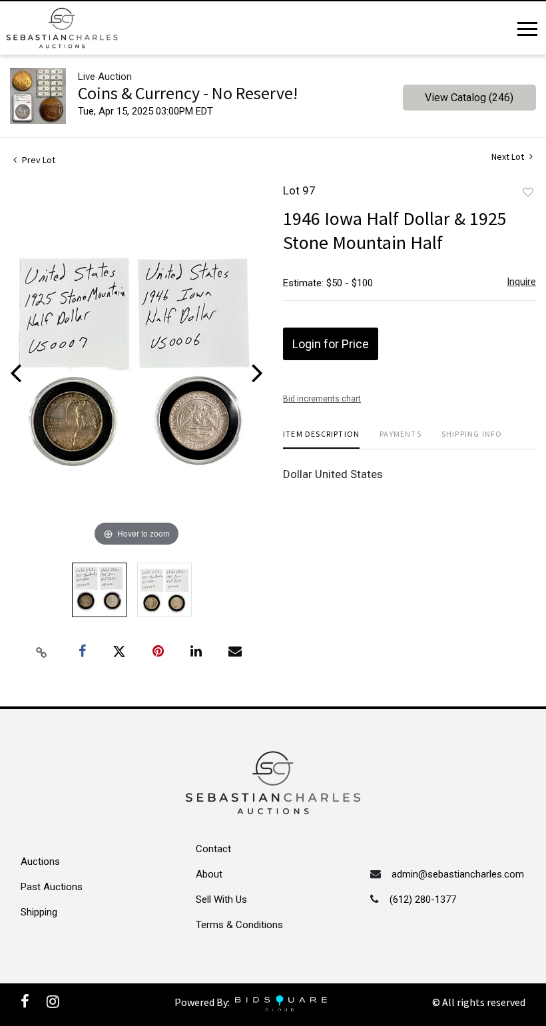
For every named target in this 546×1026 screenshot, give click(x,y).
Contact (213, 849)
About (209, 874)
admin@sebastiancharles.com (458, 874)
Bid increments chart (322, 398)
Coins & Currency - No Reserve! (188, 93)
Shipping (39, 912)
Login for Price (330, 344)
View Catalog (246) (469, 97)
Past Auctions (52, 887)
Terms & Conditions (239, 925)
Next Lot (508, 156)
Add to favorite (528, 192)
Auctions (40, 862)
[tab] (321, 439)
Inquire (521, 281)
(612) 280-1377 (423, 899)
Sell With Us (221, 899)
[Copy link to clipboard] (42, 652)
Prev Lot (37, 160)
